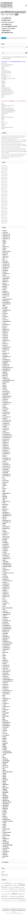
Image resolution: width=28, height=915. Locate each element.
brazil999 (5, 311)
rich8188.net (5, 550)
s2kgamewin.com (6, 558)
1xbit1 (4, 245)
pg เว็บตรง (5, 485)
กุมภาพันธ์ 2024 (4, 208)
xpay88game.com (6, 698)
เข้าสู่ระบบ (3, 871)
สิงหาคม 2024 (4, 200)
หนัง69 (4, 814)
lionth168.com (6, 404)
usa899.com (5, 676)
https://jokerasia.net (6, 94)
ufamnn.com (5, 668)
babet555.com (6, 281)
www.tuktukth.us (6, 693)
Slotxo (4, 609)
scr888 (4, 571)
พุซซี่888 (4, 746)
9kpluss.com (5, 257)
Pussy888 (5, 541)
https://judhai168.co (6, 71)
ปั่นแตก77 (5, 740)
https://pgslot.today (6, 75)
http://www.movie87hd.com (8, 109)
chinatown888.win (7, 321)
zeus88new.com (6, 706)
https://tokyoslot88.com (7, 91)
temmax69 (5, 634)
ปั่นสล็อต (4, 736)
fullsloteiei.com (6, 353)
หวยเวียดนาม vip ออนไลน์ (8, 821)
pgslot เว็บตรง (5, 504)
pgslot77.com (5, 509)
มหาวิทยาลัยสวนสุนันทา (7, 752)
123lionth (5, 230)
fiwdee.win (5, 345)
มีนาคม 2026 (4, 172)
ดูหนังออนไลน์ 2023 (7, 722)
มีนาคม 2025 (4, 190)
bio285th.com (6, 300)
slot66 (2, 68)
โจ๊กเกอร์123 (4, 63)
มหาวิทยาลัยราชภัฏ (6, 751)
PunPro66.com (6, 533)
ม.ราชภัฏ (4, 749)
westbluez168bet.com (7, 690)
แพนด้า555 (5, 853)
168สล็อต (4, 241)
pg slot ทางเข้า (6, 480)
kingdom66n (5, 394)
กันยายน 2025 (4, 181)
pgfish (4, 491)
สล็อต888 (3, 74)
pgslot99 (5, 510)
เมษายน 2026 (4, 171)
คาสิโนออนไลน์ (6, 709)
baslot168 (5, 286)
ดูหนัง (2, 121)
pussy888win (6, 544)
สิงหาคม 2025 (4, 182)
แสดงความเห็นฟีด (4, 874)
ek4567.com (5, 334)
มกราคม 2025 (4, 192)
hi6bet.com (5, 375)
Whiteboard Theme (18, 913)
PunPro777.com (6, 536)
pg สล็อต (4, 483)
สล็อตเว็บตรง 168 (6, 800)
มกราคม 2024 (4, 210)
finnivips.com (6, 343)
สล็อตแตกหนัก (5, 808)
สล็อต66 (4, 776)
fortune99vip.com (7, 346)
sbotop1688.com (6, 569)
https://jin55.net (5, 66)
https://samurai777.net (6, 90)
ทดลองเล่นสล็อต (6, 724)
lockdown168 (5, 408)
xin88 (4, 695)
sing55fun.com (6, 588)
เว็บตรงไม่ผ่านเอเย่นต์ (7, 832)
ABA (7, 14)
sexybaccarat (4, 113)
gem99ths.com (6, 364)
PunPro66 (5, 531)
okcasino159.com (6, 464)
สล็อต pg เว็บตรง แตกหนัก (8, 771)
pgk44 (4, 499)
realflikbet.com (6, 547)
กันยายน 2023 (4, 215)
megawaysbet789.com (8, 436)
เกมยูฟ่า (4, 824)
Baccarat (4, 283)
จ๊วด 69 (4, 711)
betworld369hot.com (7, 299)
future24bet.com (6, 359)
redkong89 (5, 549)
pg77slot (4, 488)
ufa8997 (4, 655)
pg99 (4, 490)
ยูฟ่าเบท (4, 757)
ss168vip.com (6, 617)
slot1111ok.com (6, 603)
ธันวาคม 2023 (4, 211)
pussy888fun (5, 542)
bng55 (4, 305)
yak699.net (5, 700)
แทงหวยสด (5, 849)
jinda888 (5, 386)
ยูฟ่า (3, 755)
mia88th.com (5, 442)
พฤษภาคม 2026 (4, 169)
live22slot (5, 407)
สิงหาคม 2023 (4, 217)
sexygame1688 (6, 584)
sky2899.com (6, 593)
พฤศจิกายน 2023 (4, 213)
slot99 (2, 67)
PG (3, 477)
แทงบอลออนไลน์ (6, 848)
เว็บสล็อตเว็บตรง (6, 841)
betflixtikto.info (6, 292)
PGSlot (4, 502)
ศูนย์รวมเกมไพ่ (5, 762)
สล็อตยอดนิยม (5, 792)
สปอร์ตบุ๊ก (4, 763)
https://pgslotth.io (5, 88)
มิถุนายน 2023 (4, 220)
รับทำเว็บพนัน (5, 759)
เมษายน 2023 (4, 223)
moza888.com (6, 447)
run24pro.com (6, 555)
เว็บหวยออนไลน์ (6, 843)
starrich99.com (6, 623)
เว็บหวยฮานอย (5, 846)
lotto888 (5, 415)
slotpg (2, 81)
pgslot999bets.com (7, 514)
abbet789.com (6, 262)
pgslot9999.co (6, 512)
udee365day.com (6, 647)
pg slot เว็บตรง (5, 482)
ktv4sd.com (5, 399)
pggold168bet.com (7, 493)
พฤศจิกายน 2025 (4, 178)
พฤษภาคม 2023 (4, 221)
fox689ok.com (6, 348)
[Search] (26, 47)
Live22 (4, 405)
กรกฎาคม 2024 (4, 201)
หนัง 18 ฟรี (5, 813)
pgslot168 (5, 506)
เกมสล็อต (7, 900)
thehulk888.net (6, 636)
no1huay (4, 461)
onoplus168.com (6, 471)
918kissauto (5, 252)
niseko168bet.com (7, 458)
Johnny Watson (10, 38)
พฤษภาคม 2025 (4, 187)
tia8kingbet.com (6, 638)
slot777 (4, 606)
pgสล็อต (4, 523)
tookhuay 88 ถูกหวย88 (7, 642)
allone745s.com (6, 273)
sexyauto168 (5, 577)
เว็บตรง (4, 830)
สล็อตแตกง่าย (5, 806)
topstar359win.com (7, 644)
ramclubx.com (6, 545)
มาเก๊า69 (4, 754)
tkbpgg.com (5, 639)
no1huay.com (5, 463)
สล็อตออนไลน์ (5, 795)
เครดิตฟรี (4, 825)
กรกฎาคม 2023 (4, 218)
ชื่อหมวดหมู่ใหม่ (6, 712)
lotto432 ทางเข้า (6, 413)
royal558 (5, 552)
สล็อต (4, 768)
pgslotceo (5, 517)
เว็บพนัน (4, 837)
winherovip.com (6, 692)
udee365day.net (6, 649)
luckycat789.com (6, 416)
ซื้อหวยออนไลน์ (6, 716)
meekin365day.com (7, 434)
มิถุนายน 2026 (4, 168)
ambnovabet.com (6, 276)
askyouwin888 (6, 278)
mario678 (5, 426)
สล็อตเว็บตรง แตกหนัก (7, 802)
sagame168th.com (7, 563)
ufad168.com (5, 660)
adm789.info (5, 268)
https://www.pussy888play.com (8, 110)
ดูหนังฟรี (3, 124)
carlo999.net (5, 316)
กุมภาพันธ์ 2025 (4, 191)
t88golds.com (6, 631)
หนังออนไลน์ (5, 818)
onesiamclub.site (6, 467)
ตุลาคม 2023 (4, 214)
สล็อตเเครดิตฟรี (6, 805)
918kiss (3, 104)
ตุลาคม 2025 (4, 179)
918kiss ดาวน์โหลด (7, 251)
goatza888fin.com (7, 369)
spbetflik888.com (7, 612)
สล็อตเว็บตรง (4, 70)
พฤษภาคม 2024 (4, 204)
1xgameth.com (6, 246)
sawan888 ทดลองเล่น (7, 564)
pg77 (4, 486)
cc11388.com (6, 319)
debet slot (5, 326)
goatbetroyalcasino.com (8, 367)
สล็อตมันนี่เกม (5, 790)
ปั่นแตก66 (5, 738)
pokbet (4, 525)
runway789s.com (6, 557)
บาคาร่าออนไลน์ (6, 735)
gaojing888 (5, 362)
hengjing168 (5, 373)
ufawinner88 (5, 673)
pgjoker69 (5, 498)
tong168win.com (6, 641)
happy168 (5, 372)
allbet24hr (5, 272)
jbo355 (4, 383)
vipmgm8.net (5, 687)
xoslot (4, 697)
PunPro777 (5, 534)
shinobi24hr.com (6, 587)
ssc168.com (5, 619)
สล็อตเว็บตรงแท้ (6, 803)
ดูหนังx (4, 719)
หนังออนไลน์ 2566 (6, 819)
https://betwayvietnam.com (8, 93)
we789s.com (5, 689)
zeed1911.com (6, 703)
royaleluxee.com (6, 553)
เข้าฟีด (2, 872)
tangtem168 (5, 633)
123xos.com (5, 232)
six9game (5, 590)
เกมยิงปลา (5, 822)
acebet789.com (6, 264)
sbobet (4, 568)
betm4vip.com (6, 295)
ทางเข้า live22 (5, 727)
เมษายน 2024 (4, 205)
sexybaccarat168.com (7, 580)
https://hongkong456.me (7, 127)
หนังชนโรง (5, 816)
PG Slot (4, 478)
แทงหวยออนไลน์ (6, 851)
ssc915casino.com (7, 620)
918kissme (5, 254)
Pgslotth (4, 518)
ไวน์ (3, 857)
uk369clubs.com (6, 674)
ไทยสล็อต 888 (5, 856)
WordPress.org (4, 875)
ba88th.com (5, 280)
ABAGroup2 (11, 14)
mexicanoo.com (6, 439)
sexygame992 (6, 585)
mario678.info (6, 429)
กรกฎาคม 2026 (4, 167)
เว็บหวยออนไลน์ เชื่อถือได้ (8, 845)
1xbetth (3, 84)
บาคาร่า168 (5, 733)
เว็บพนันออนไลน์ (6, 838)
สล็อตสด (4, 794)
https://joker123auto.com (7, 108)
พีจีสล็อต (4, 744)
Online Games (6, 469)
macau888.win (6, 423)
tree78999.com (6, 646)
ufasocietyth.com (6, 671)
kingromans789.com (7, 396)
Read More (4, 38)
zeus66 (4, 705)
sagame (3, 106)
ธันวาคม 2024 (4, 194)
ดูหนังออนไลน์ (4, 122)
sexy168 (4, 574)
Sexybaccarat (5, 579)
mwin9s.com (5, 450)
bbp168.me (5, 287)
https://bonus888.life (6, 73)
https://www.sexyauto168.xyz (8, 78)
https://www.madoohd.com (7, 105)
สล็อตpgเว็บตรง (6, 784)
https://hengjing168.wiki (7, 64)
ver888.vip (5, 682)
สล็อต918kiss (5, 779)
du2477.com (5, 332)
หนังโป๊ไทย (3, 82)
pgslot (2, 95)
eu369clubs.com (6, 340)
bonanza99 (5, 307)
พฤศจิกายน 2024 (4, 195)
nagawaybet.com (6, 451)
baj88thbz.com (6, 284)
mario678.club (6, 428)
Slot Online (5, 601)
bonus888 (5, 308)
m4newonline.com (7, 420)
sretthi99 (5, 615)
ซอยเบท (4, 714)
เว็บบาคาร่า (5, 833)
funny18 (3, 85)
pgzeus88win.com (7, 520)
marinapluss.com (6, 424)
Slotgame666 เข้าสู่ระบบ (8, 607)
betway (4, 297)
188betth (3, 883)
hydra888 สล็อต (6, 381)
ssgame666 (5, 622)
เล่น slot (4, 827)
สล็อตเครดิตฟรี (5, 797)
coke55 (4, 323)
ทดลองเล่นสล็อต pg (6, 725)
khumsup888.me (6, 393)
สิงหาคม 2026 (4, 165)
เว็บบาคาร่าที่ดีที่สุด (6, 835)
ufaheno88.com (6, 665)
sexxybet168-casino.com (8, 572)
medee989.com (6, 432)
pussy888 (3, 77)
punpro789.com (6, 537)
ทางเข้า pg (5, 728)
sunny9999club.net (7, 627)
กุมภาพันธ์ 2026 (4, 174)
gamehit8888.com (7, 361)
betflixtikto (5, 291)
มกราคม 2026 (4, 175)
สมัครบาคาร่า (5, 765)
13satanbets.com (6, 233)
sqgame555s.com (6, 614)
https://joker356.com (6, 89)
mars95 (4, 431)
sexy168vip (5, 576)
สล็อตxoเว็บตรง (6, 787)
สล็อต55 (4, 775)
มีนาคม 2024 (4, 207)
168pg (4, 240)
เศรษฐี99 (18, 900)
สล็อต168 (4, 773)
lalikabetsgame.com (7, 402)
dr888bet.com (6, 330)
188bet (4, 243)
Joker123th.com (6, 391)
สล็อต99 (4, 781)
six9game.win (6, 591)
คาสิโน (4, 708)
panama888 (5, 472)
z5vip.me (5, 701)
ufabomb (4, 658)
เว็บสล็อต (4, 840)
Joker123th (5, 389)
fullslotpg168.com (7, 356)
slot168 (4, 604)
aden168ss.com (6, 267)
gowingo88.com (6, 370)
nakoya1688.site (6, 453)
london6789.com (6, 412)
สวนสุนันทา (5, 810)
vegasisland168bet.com (8, 679)
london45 (5, 410)
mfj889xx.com (6, 440)
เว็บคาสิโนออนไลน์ (6, 829)
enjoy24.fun (5, 335)
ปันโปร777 (5, 741)
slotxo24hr (4, 79)
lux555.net (5, 418)
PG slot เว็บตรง (10, 887)
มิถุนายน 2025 (4, 185)
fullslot (3, 118)
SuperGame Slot (6, 630)
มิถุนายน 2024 (4, 202)
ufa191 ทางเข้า (5, 652)
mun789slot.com (6, 448)
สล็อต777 (8, 896)
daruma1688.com (6, 324)
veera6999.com (6, 677)
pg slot (3, 114)
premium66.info (6, 526)
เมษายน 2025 (4, 188)
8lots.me (5, 248)
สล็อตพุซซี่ (5, 789)
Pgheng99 (5, 496)
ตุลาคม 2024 (4, 197)
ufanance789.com (7, 669)
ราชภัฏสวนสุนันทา (6, 760)
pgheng (4, 494)
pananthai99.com (6, 474)
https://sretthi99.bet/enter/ (9, 380)
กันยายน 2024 (4, 198)
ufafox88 (5, 663)
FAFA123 (5, 342)
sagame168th (5, 561)
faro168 (3, 126)
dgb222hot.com (6, 329)
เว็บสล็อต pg (14, 900)
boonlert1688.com (7, 310)
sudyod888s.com (6, 625)
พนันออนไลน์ (5, 743)
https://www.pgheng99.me (7, 117)
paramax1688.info (6, 475)
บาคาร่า (4, 732)
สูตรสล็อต (4, 811)
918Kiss (2, 14)
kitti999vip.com (6, 397)
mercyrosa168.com (7, 437)
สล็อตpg (4, 782)
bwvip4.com (5, 313)
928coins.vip (5, 256)
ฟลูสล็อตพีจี (5, 748)
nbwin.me (5, 455)
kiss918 (3, 86)
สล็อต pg (4, 770)
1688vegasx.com (6, 237)
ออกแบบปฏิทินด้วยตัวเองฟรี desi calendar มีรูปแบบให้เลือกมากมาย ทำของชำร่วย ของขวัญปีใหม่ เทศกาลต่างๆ (13, 12)
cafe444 (4, 315)
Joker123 (5, 388)
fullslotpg (5, 354)
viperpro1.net (5, 684)
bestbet (4, 289)
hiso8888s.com (6, 378)
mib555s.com (6, 445)
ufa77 (4, 654)
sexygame (5, 582)
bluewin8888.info (7, 302)
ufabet (4, 657)
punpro (4, 529)
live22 (2, 119)
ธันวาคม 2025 (4, 177)
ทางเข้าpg (5, 730)
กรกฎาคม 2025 (4, 184)
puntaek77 (5, 539)
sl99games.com (6, 595)
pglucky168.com (6, 501)
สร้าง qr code (5, 767)
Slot (3, 598)
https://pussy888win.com (7, 112)
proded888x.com (6, 528)
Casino (4, 318)
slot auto (4, 599)
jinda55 (4, 385)
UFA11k (4, 650)
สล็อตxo (4, 786)
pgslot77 (4, 507)
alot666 (4, 275)
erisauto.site (5, 337)
